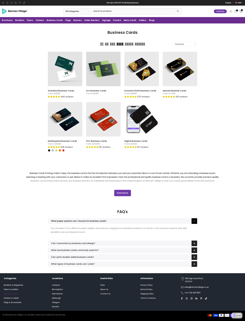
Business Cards (55, 20)
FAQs (102, 285)
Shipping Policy (147, 293)
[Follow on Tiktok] (24, 2)
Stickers (40, 20)
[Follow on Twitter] (7, 2)
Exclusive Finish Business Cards (140, 90)
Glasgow (56, 302)
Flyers (30, 20)
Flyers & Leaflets (11, 289)
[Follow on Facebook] (3, 2)
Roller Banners (91, 20)
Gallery (142, 20)
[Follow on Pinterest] (20, 2)
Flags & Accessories (12, 302)
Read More (122, 192)
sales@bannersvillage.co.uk (196, 287)
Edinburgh (56, 298)
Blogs (152, 20)
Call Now (220, 11)
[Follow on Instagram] (11, 2)
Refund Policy (146, 289)
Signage (106, 20)
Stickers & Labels (11, 298)
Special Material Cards (174, 90)
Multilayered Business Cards (62, 141)
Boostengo (60, 314)
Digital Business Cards (136, 141)
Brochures (7, 20)
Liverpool (56, 285)
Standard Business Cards (61, 90)
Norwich (55, 306)
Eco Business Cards (96, 90)
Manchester (57, 293)
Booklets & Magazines (13, 285)
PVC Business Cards (96, 141)
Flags (68, 20)
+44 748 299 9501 (192, 292)
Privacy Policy (146, 285)
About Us (104, 289)
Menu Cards (130, 20)
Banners (77, 20)
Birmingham (57, 289)
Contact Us (105, 293)
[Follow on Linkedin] (16, 2)
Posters (117, 20)
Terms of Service (148, 298)
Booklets (19, 20)
